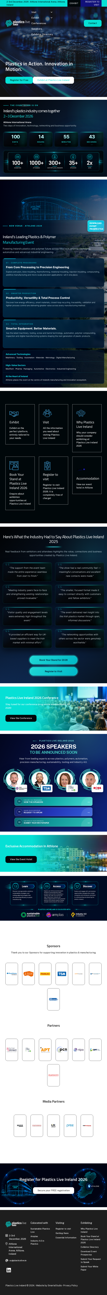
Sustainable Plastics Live (40, 1230)
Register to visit (92, 3)
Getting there (62, 1233)
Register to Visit (53, 671)
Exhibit (74, 3)
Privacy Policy (70, 1285)
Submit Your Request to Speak (91, 1260)
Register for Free (19, 80)
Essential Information (66, 1237)
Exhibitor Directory (42, 34)
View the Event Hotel (21, 859)
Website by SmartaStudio (49, 1285)
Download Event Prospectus (96, 226)
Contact (92, 23)
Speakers (36, 28)
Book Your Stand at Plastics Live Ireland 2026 (90, 1239)
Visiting (60, 1222)
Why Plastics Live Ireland (89, 1230)
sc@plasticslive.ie (17, 1260)
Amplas (34, 1236)
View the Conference (21, 718)
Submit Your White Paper (89, 1268)
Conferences (38, 23)
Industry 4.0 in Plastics (37, 1242)
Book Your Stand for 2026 (53, 659)
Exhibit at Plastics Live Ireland (53, 80)
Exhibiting (86, 1222)
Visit (33, 12)
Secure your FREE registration (53, 1190)
